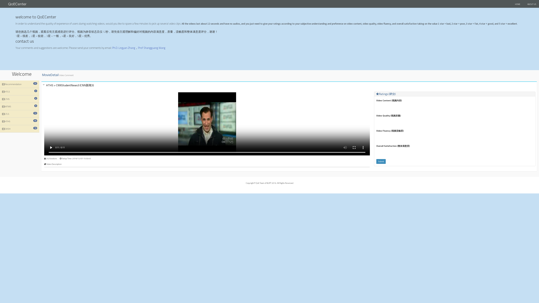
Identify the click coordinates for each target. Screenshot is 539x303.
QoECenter (21, 4)
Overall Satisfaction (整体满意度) (393, 146)
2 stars (383, 105)
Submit (381, 161)
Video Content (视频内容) (389, 100)
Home (517, 4)
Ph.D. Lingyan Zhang (123, 48)
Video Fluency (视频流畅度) (390, 130)
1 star (378, 105)
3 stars (387, 105)
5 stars (395, 105)
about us (531, 4)
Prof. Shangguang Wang (151, 48)
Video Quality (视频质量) (388, 115)
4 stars (391, 105)
